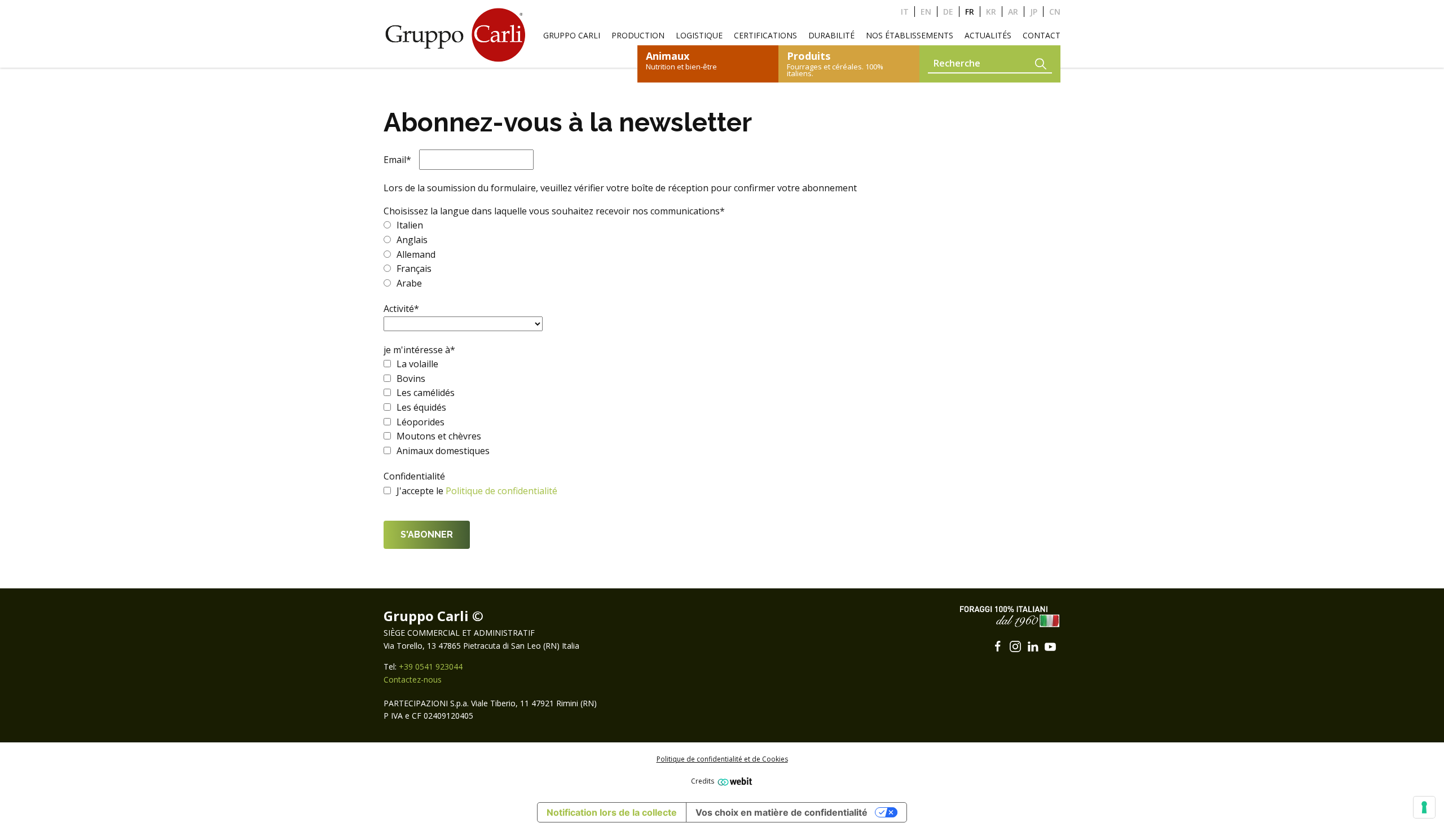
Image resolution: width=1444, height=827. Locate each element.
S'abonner (426, 534)
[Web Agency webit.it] (733, 781)
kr (991, 11)
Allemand (416, 254)
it (905, 11)
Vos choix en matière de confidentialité (781, 812)
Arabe (409, 283)
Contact (1041, 35)
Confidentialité (414, 476)
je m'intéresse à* (419, 350)
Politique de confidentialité (501, 491)
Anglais (412, 240)
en (926, 11)
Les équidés (421, 407)
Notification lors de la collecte (612, 812)
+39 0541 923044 (431, 666)
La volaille (417, 364)
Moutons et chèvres (439, 436)
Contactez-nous (413, 679)
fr (969, 11)
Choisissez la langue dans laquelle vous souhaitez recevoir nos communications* (554, 211)
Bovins (411, 378)
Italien (410, 225)
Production (637, 35)
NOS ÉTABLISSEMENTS (909, 35)
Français (414, 268)
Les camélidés (426, 392)
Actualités (988, 35)
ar (1013, 11)
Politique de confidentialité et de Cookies (722, 759)
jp (1033, 11)
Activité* (401, 308)
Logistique (699, 35)
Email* (397, 159)
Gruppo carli (571, 35)
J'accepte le (421, 491)
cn (1054, 11)
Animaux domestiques (443, 451)
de (948, 11)
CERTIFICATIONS (765, 35)
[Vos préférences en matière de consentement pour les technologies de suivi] (1424, 807)
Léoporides (420, 422)
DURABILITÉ (831, 35)
